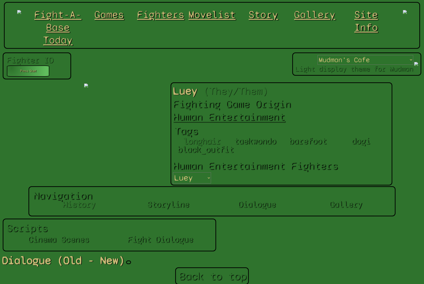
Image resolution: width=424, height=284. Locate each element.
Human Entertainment (229, 117)
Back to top (213, 276)
